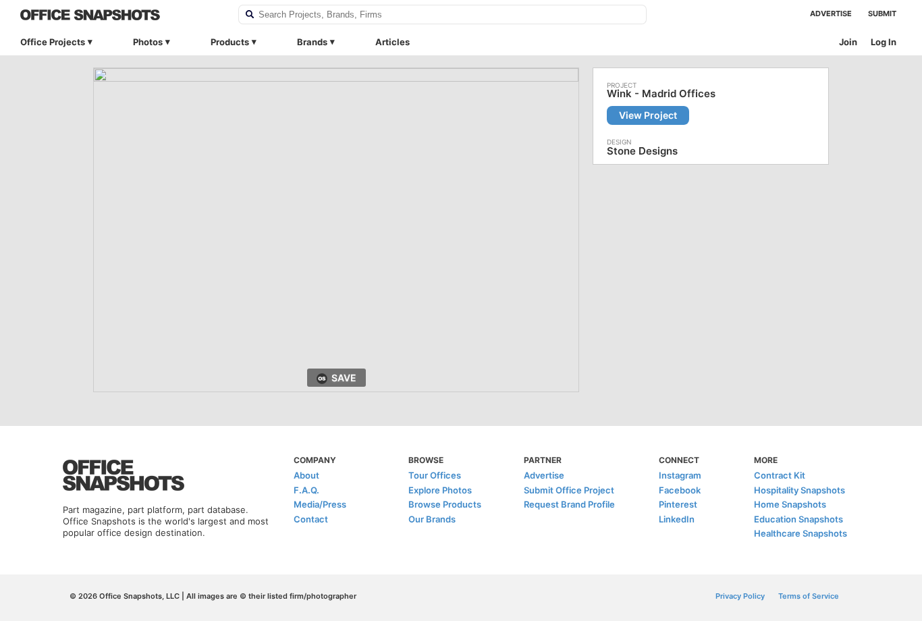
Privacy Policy (740, 596)
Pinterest (678, 504)
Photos (148, 41)
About (306, 475)
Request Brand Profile (569, 504)
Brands (312, 41)
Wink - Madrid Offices (661, 93)
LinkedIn (677, 519)
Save (343, 377)
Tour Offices (434, 475)
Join (848, 41)
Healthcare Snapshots (800, 533)
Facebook (680, 490)
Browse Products (444, 504)
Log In (883, 41)
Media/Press (320, 504)
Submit (882, 13)
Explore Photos (440, 490)
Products (230, 41)
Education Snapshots (798, 519)
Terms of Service (808, 596)
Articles (392, 41)
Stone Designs (642, 150)
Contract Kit (779, 475)
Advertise (831, 13)
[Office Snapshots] (120, 15)
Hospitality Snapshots (799, 490)
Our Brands (432, 519)
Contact (311, 519)
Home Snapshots (790, 504)
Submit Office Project (569, 490)
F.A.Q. (306, 490)
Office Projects (52, 41)
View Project (648, 115)
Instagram (680, 475)
